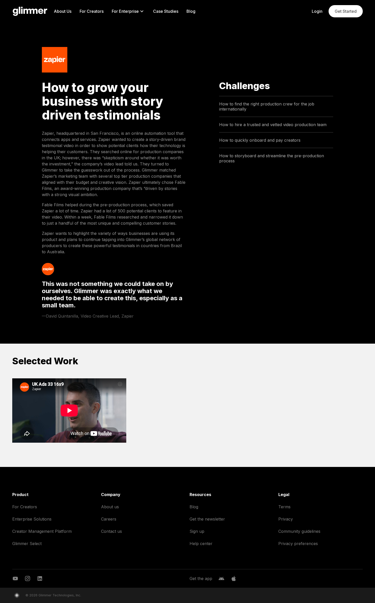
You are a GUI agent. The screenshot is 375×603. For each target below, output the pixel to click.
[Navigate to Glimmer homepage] (30, 11)
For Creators (92, 11)
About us (110, 506)
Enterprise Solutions (32, 519)
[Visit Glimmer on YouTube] (15, 578)
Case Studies (165, 11)
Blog (190, 11)
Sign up (197, 531)
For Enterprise (125, 11)
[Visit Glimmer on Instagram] (27, 578)
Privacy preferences (298, 543)
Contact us (111, 531)
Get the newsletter (207, 519)
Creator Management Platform (42, 531)
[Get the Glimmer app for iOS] (234, 578)
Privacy (285, 519)
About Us (62, 11)
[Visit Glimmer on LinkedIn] (40, 578)
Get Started (346, 11)
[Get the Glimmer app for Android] (221, 578)
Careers (108, 519)
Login (317, 11)
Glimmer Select (27, 543)
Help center (201, 543)
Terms (284, 506)
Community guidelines (299, 531)
